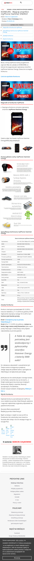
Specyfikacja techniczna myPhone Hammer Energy (15, 31)
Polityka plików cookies (17, 491)
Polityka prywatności (17, 488)
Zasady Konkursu (8, 35)
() (9, 21)
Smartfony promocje (17, 518)
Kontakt (17, 497)
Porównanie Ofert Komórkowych (17, 520)
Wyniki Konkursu (8, 39)
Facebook (17, 533)
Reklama (17, 486)
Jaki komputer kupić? (17, 523)
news (2, 9)
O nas (17, 500)
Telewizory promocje (17, 512)
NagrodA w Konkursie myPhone (12, 27)
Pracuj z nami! (17, 502)
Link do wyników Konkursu (10, 76)
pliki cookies (19, 540)
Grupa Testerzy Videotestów (17, 536)
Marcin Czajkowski (11, 17)
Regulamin (17, 494)
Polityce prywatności (24, 543)
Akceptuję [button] (17, 558)
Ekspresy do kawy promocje (17, 515)
